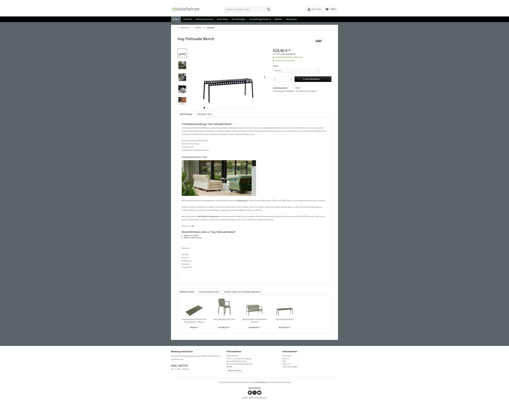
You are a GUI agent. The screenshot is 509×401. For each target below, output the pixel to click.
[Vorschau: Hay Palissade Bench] (182, 53)
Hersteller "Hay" (204, 114)
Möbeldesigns (242, 200)
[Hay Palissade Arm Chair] (224, 307)
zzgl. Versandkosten (288, 54)
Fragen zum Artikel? (191, 235)
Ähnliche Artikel (187, 291)
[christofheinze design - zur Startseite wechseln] (188, 10)
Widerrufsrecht (232, 356)
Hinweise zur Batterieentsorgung (239, 358)
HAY (192, 226)
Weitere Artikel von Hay (192, 237)
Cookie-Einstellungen (290, 366)
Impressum (286, 364)
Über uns (285, 358)
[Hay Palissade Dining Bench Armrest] (254, 307)
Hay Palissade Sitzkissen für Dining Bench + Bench (194, 320)
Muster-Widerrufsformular (236, 361)
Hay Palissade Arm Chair (224, 319)
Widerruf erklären (235, 370)
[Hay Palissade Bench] (285, 307)
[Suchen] (268, 9)
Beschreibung (186, 114)
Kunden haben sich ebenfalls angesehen (242, 291)
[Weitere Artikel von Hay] (323, 41)
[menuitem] (248, 9)
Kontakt (229, 366)
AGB (284, 361)
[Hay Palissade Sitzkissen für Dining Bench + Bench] (194, 307)
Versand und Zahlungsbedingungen (240, 364)
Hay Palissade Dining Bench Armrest (254, 320)
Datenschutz (287, 356)
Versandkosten (261, 382)
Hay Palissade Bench (285, 319)
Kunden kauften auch (209, 291)
